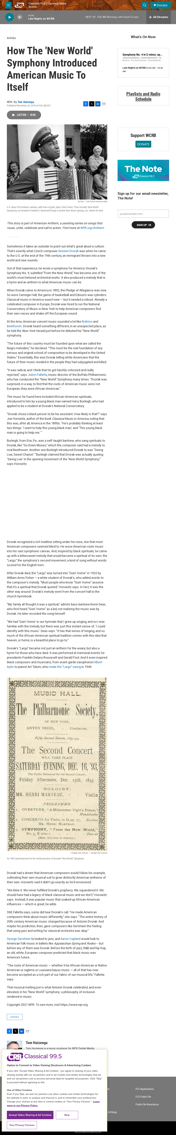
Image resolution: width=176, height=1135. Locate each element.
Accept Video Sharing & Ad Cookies (30, 1115)
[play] (9, 17)
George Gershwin (19, 939)
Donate (162, 5)
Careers (103, 1097)
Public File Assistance (147, 1104)
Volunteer (104, 1089)
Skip (67, 1115)
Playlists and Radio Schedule (143, 96)
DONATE (143, 144)
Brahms (87, 321)
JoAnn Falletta (37, 375)
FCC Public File (143, 1097)
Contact (103, 1104)
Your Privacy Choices (22, 1125)
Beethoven (14, 326)
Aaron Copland (70, 939)
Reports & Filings (108, 1112)
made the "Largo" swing (65, 667)
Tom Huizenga (26, 102)
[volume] (20, 17)
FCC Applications (145, 1089)
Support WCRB (143, 135)
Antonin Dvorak (68, 251)
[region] (54, 1090)
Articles (11, 38)
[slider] (25, 17)
